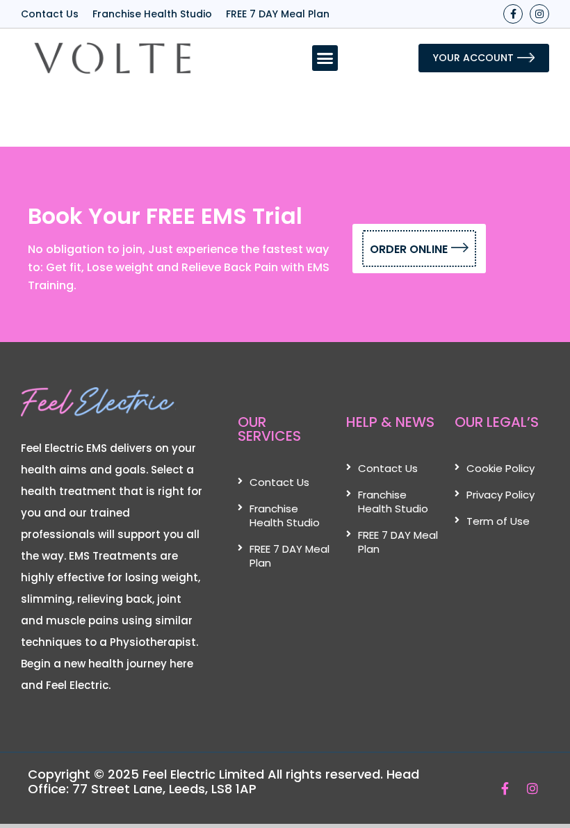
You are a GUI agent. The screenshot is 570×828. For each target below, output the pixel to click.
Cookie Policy (500, 468)
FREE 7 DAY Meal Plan (277, 14)
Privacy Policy (500, 494)
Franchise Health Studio (152, 14)
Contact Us (50, 14)
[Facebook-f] (513, 14)
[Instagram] (539, 14)
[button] (325, 58)
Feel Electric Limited (203, 774)
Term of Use (498, 521)
